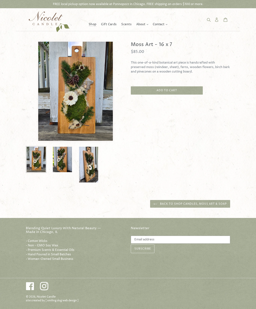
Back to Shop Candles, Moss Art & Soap (193, 204)
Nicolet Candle (46, 297)
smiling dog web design (62, 300)
